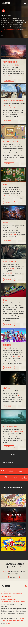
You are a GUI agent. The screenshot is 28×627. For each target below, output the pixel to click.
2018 (19, 618)
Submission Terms (6, 593)
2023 (14, 620)
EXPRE (8, 623)
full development (6, 29)
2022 (10, 620)
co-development (15, 29)
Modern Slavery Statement (8, 599)
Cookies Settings (6, 596)
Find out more (7, 80)
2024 (18, 620)
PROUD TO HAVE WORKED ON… (13, 487)
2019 (23, 618)
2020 (3, 620)
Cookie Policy (17, 593)
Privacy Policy (5, 591)
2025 (22, 620)
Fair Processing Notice (19, 601)
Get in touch (6, 571)
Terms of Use (14, 591)
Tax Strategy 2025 (6, 601)
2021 (7, 620)
